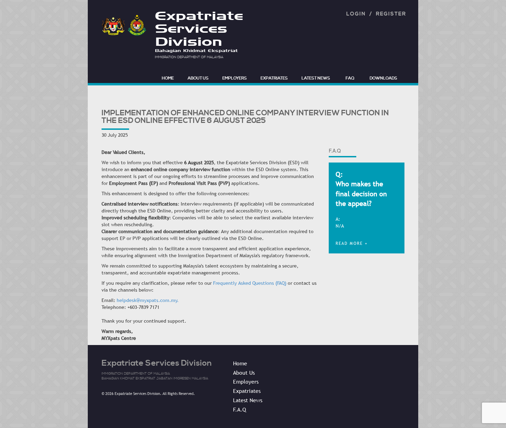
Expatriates (274, 78)
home (168, 78)
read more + (352, 244)
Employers (234, 78)
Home (240, 363)
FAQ (350, 78)
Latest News (316, 78)
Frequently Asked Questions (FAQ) (249, 283)
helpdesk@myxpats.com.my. (148, 300)
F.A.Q (239, 409)
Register (391, 14)
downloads (383, 78)
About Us (198, 78)
